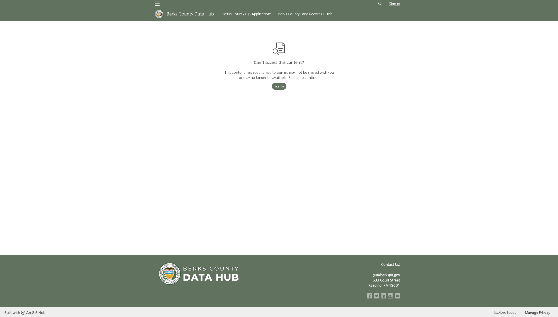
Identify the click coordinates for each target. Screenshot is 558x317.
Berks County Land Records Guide (305, 14)
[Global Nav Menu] (157, 3)
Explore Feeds (505, 312)
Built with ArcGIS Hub (24, 312)
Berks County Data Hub (190, 14)
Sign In (394, 3)
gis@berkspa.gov (386, 275)
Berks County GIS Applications (247, 14)
